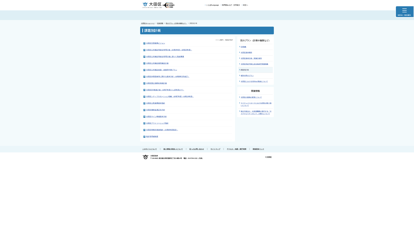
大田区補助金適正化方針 (155, 110)
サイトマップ (215, 149)
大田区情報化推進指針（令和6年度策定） (162, 130)
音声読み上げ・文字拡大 (231, 5)
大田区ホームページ (148, 23)
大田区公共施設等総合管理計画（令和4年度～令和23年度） (169, 50)
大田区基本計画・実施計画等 (251, 58)
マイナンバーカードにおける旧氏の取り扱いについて (256, 104)
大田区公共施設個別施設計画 (157, 63)
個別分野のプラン (247, 75)
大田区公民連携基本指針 (155, 103)
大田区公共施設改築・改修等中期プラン (161, 70)
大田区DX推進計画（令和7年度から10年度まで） (165, 90)
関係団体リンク (258, 149)
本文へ (245, 5)
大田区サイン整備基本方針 (156, 116)
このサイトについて (149, 149)
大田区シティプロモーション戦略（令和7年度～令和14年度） (170, 96)
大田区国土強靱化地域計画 (156, 83)
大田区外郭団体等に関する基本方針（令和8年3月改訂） (167, 76)
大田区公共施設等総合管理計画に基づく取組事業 (165, 56)
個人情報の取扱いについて (173, 149)
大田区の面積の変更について (251, 97)
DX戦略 (243, 47)
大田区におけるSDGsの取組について (254, 81)
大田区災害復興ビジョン (155, 43)
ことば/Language (212, 5)
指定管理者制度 (152, 136)
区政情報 (160, 23)
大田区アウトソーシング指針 (157, 123)
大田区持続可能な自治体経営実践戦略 (254, 64)
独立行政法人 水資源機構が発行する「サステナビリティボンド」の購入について (256, 112)
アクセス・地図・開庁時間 (236, 149)
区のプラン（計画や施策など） (176, 23)
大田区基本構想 (246, 52)
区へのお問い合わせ (196, 149)
